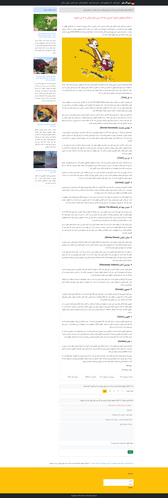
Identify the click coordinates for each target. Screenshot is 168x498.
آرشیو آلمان (116, 3)
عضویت (130, 487)
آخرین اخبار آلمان (94, 3)
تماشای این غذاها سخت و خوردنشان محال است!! (47, 125)
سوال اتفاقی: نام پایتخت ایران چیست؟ (122, 443)
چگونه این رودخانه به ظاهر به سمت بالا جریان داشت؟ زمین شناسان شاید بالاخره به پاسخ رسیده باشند (46, 78)
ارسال (130, 452)
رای (105, 391)
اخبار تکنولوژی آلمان (106, 3)
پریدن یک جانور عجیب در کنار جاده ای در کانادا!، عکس (45, 171)
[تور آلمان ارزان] (128, 3)
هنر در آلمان (74, 3)
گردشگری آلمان (83, 3)
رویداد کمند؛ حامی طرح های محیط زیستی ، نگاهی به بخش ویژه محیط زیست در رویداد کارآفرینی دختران (47, 35)
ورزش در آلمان (65, 3)
